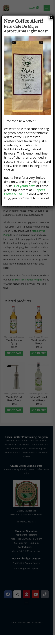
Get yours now (24, 186)
